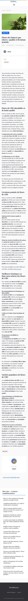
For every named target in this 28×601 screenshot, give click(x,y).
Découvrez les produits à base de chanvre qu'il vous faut (12, 537)
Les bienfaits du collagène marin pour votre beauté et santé (13, 567)
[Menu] (14, 5)
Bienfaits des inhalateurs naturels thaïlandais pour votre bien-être (12, 515)
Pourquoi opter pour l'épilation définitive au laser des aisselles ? (12, 547)
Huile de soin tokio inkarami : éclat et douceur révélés (13, 542)
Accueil (3, 10)
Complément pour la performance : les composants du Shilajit (13, 557)
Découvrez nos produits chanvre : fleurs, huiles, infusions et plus (13, 552)
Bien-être (8, 10)
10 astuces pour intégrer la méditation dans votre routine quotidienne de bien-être (13, 521)
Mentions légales (11, 592)
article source (17, 269)
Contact (19, 592)
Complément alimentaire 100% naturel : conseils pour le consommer (13, 504)
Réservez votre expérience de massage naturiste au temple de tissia (13, 499)
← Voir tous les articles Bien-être (11, 477)
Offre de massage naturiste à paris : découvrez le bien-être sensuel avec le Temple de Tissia (13, 510)
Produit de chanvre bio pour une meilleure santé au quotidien (11, 527)
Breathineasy (14, 587)
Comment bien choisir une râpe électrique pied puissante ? (11, 532)
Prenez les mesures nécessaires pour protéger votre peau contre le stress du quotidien (13, 572)
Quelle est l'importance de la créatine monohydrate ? (13, 562)
